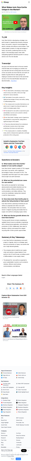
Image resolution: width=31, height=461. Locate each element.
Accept (18, 458)
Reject (12, 458)
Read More (14, 80)
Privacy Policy (10, 456)
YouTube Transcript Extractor (11, 152)
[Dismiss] (29, 450)
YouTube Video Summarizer (14, 151)
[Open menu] (29, 2)
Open (23, 450)
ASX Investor (13, 12)
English (3, 277)
